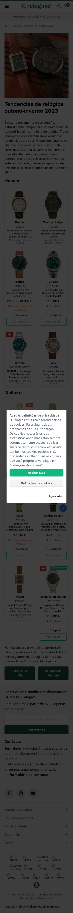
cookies (19, 424)
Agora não (55, 496)
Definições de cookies (36, 483)
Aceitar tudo (36, 472)
